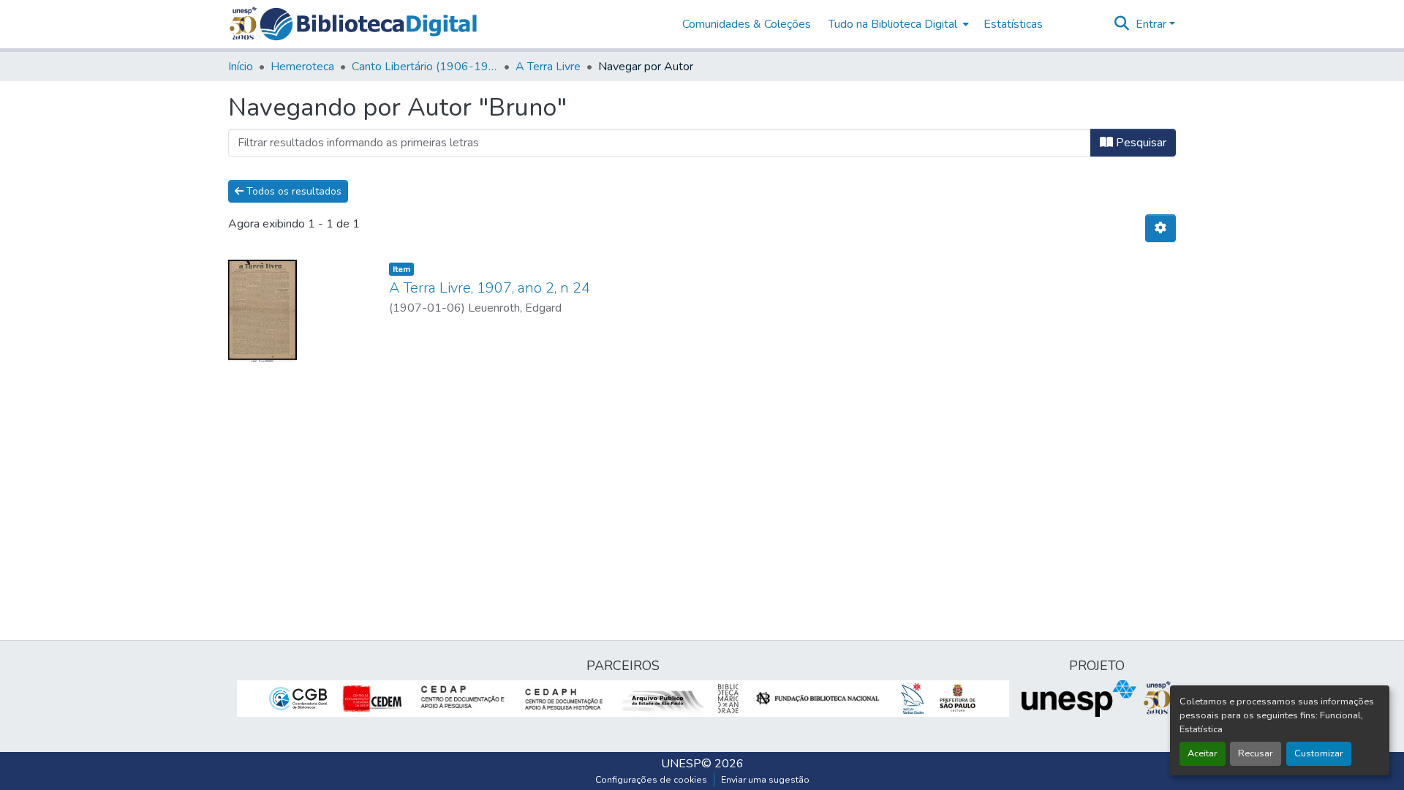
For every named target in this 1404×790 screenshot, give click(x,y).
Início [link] (240, 67)
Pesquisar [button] (1139, 143)
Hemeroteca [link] (302, 67)
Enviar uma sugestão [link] (765, 780)
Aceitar (1203, 753)
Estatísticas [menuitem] (1013, 24)
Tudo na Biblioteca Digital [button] (893, 24)
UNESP (681, 764)
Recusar (1255, 753)
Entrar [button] (1152, 24)
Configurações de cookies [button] (651, 780)
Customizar (1318, 753)
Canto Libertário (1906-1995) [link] (425, 67)
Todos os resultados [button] (292, 191)
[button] (368, 24)
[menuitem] (897, 24)
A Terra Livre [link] (548, 67)
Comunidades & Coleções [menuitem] (746, 24)
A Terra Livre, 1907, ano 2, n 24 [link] (489, 288)
